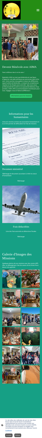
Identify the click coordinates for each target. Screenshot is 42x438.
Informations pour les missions (21, 96)
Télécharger (21, 181)
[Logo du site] (11, 10)
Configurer (8, 430)
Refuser (17, 435)
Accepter (9, 435)
